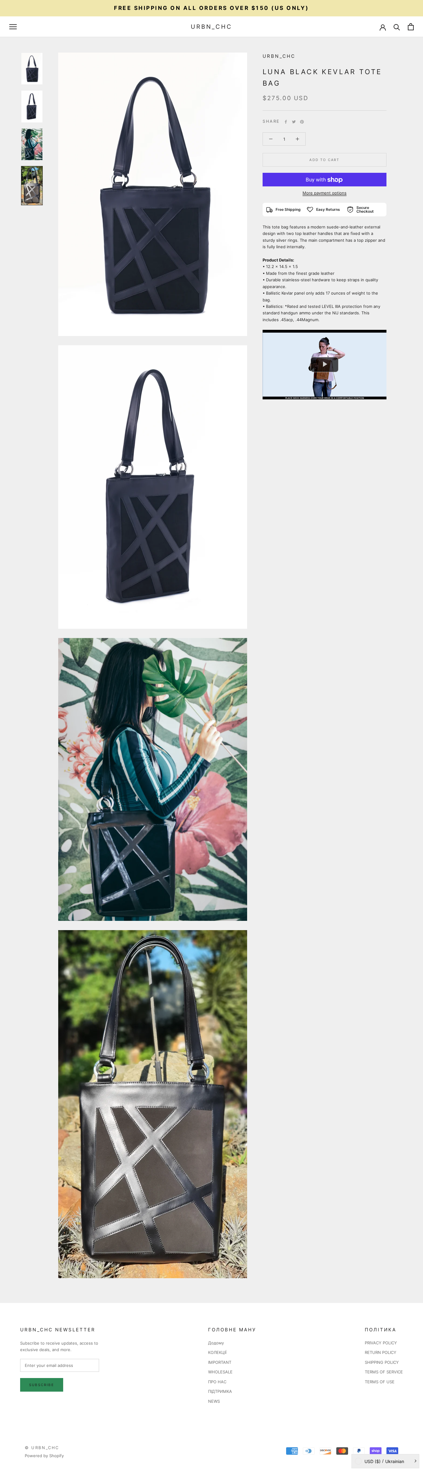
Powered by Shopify (44, 1455)
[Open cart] (411, 26)
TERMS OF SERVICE (384, 1371)
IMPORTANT (219, 1362)
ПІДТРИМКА (220, 1391)
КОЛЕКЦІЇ (217, 1352)
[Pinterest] (302, 122)
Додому (216, 1342)
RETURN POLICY (380, 1352)
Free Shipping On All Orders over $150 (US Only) (211, 8)
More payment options (325, 193)
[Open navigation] (13, 26)
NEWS (214, 1401)
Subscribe (41, 1385)
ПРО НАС (217, 1381)
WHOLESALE (220, 1371)
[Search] (397, 26)
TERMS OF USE (380, 1381)
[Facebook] (286, 122)
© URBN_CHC (42, 1447)
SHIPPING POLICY (382, 1362)
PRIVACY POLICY (381, 1342)
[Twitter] (294, 122)
